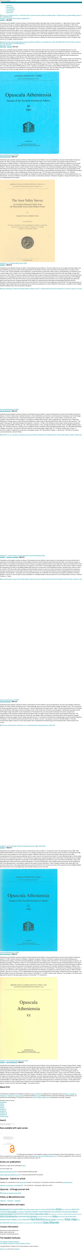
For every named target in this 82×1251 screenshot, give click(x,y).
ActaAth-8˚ (73, 1094)
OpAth (35, 1097)
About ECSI (9, 12)
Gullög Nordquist (6, 1214)
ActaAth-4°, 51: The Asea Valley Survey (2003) (13, 263)
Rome (40, 1094)
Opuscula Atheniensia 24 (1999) (9, 700)
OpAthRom (3, 1102)
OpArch (47, 1097)
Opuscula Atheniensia (5, 157)
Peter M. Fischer (50, 1219)
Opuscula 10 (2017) (5, 45)
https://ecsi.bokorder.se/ (7, 1172)
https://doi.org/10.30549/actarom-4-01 (45, 1156)
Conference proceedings (12, 557)
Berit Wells (12, 1211)
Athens (34, 1094)
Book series (10, 7)
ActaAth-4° (2, 20)
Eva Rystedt (64, 1212)
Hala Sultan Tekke (41, 1214)
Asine (59, 1208)
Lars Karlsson (31, 1216)
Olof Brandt (19, 1219)
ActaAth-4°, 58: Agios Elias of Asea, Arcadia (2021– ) (15, 18)
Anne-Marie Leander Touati (31, 1209)
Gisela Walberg (73, 1212)
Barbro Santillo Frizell (67, 1209)
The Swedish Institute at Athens (9, 1241)
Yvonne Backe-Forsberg (28, 1222)
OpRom (39, 1097)
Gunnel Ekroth (18, 1214)
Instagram (10, 1201)
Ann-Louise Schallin (16, 1209)
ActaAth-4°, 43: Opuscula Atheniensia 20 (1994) (14, 1061)
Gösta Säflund (29, 1214)
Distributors (10, 10)
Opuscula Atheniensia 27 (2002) (9, 409)
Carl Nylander (20, 1211)
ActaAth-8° (2, 557)
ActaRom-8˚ (11, 1095)
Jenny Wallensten (60, 1214)
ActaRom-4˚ (3, 1095)
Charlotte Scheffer (31, 1212)
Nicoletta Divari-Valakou (8, 1219)
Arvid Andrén (51, 1209)
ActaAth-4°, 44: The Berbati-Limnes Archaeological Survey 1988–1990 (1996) (22, 846)
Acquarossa (4, 1209)
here (24, 1165)
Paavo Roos (26, 1219)
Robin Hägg (71, 1219)
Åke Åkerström (38, 1223)
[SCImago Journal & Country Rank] (10, 1193)
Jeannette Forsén (52, 1214)
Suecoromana (19, 1095)
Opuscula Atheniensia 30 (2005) (9, 155)
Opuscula (9, 5)
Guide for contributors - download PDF (11, 1185)
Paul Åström (37, 1219)
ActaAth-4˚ (66, 1094)
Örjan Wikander (51, 1222)
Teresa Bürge (13, 1222)
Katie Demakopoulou (9, 1216)
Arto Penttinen (43, 1209)
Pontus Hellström (60, 1219)
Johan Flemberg (73, 1214)
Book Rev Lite (4, 1249)
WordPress (17, 1249)
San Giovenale (4, 1223)
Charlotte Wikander (44, 1212)
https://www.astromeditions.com (9, 1175)
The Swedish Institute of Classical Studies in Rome (15, 1243)
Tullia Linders (20, 1222)
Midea (55, 1216)
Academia (17, 1201)
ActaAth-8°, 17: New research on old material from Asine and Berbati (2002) (22, 555)
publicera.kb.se (67, 1182)
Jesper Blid (67, 1214)
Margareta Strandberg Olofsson (44, 1216)
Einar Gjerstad (55, 1212)
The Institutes (10, 9)
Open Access (3, 47)
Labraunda (22, 1216)
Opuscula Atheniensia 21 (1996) (9, 952)
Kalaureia (80, 1214)
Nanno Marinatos (70, 1216)
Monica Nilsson (61, 1216)
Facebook (3, 1201)
